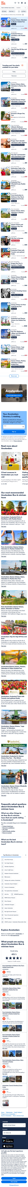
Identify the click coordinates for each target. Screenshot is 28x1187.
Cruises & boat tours (7, 826)
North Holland (18, 1112)
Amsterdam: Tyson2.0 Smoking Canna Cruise (12, 1086)
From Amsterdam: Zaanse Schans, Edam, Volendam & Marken (13, 1060)
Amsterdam (19, 933)
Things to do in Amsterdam (8, 1114)
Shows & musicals (7, 833)
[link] (14, 23)
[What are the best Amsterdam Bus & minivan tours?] (25, 841)
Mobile (4, 1137)
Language (5, 1121)
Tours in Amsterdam (6, 1115)
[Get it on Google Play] (8, 1141)
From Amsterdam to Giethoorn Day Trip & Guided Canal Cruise (13, 966)
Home (2, 1112)
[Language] (22, 3)
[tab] (11, 855)
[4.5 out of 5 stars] (14, 958)
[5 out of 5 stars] (14, 969)
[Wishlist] (15, 3)
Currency (5, 1129)
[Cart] (18, 3)
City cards (5, 829)
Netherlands (9, 1112)
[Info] (23, 14)
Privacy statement (18, 441)
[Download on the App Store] (8, 1146)
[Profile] (25, 3)
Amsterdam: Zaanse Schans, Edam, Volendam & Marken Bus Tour (11, 988)
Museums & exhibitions (8, 828)
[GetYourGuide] (3, 3)
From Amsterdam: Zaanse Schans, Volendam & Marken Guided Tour (11, 1012)
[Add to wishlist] (8, 19)
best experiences (15, 935)
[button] (14, 23)
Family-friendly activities (8, 831)
